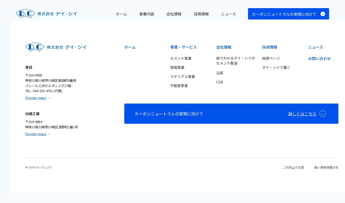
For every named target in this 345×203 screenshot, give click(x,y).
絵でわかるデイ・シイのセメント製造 (235, 60)
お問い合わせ (319, 58)
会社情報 (223, 47)
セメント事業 (180, 58)
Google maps (35, 98)
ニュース (315, 47)
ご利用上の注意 (293, 167)
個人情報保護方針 (326, 167)
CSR (219, 82)
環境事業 (177, 67)
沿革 (219, 72)
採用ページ (271, 58)
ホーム (130, 47)
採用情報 (269, 47)
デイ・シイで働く (276, 67)
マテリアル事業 (182, 76)
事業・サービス (183, 47)
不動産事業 (179, 85)
